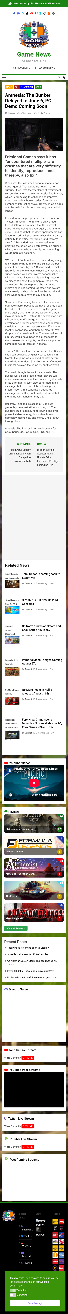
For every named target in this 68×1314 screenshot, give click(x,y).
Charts (14, 3)
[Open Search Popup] (59, 77)
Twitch (28, 1262)
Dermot (28, 583)
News (9, 87)
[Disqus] (34, 516)
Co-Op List (28, 3)
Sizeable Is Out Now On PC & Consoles (27, 954)
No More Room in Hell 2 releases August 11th (31, 977)
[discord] (18, 13)
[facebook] (14, 13)
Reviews (55, 3)
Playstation (27, 87)
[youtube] (31, 13)
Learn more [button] (16, 1285)
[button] (13, 1290)
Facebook (27, 1229)
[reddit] (49, 13)
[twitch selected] (36, 13)
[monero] (53, 13)
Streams (42, 3)
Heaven (11, 113)
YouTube (26, 1246)
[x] (23, 13)
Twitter (28, 1236)
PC (16, 87)
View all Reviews (16, 928)
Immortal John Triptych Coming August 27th (30, 971)
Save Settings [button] (35, 1303)
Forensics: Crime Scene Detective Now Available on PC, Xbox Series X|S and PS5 (42, 723)
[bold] (40, 13)
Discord (26, 1256)
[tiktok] (27, 13)
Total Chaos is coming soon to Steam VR (29, 947)
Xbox (38, 87)
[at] (44, 13)
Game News (34, 54)
